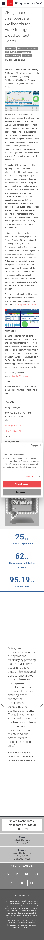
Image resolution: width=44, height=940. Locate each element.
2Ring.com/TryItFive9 (26, 305)
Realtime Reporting (13, 56)
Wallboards (27, 56)
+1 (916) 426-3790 (13, 431)
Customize (20, 492)
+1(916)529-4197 (22, 856)
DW (7, 52)
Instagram (25, 376)
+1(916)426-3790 (22, 843)
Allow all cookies (22, 484)
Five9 (13, 52)
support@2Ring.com (22, 853)
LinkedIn (14, 376)
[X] (7, 874)
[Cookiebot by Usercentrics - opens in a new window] (31, 445)
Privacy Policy (21, 895)
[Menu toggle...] (3, 3)
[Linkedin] (17, 874)
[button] (2, 704)
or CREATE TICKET (22, 859)
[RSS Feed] (31, 883)
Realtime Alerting (23, 52)
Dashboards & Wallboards (27, 49)
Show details (30, 476)
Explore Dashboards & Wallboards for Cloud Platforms (22, 824)
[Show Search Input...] (41, 3)
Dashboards (10, 49)
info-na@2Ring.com (13, 425)
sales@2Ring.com (22, 840)
